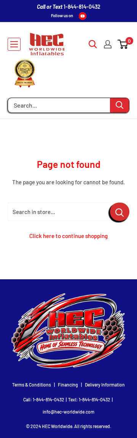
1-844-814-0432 (82, 6)
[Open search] (93, 44)
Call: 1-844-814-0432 (43, 399)
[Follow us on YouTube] (82, 16)
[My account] (108, 44)
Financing (68, 384)
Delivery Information (105, 384)
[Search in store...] (119, 212)
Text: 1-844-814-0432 (89, 399)
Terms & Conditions (31, 384)
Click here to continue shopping (68, 235)
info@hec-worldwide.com (68, 411)
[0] (123, 44)
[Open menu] (14, 44)
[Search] (119, 105)
